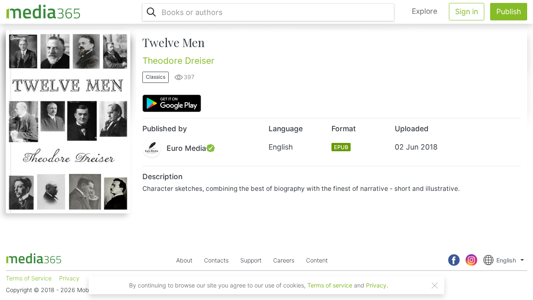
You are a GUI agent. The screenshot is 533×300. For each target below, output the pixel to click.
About (184, 260)
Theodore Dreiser (178, 60)
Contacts (216, 260)
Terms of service (329, 285)
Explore (424, 11)
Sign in (466, 11)
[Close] (435, 285)
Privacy (376, 285)
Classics (155, 77)
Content (317, 260)
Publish (508, 11)
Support (251, 260)
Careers (283, 260)
